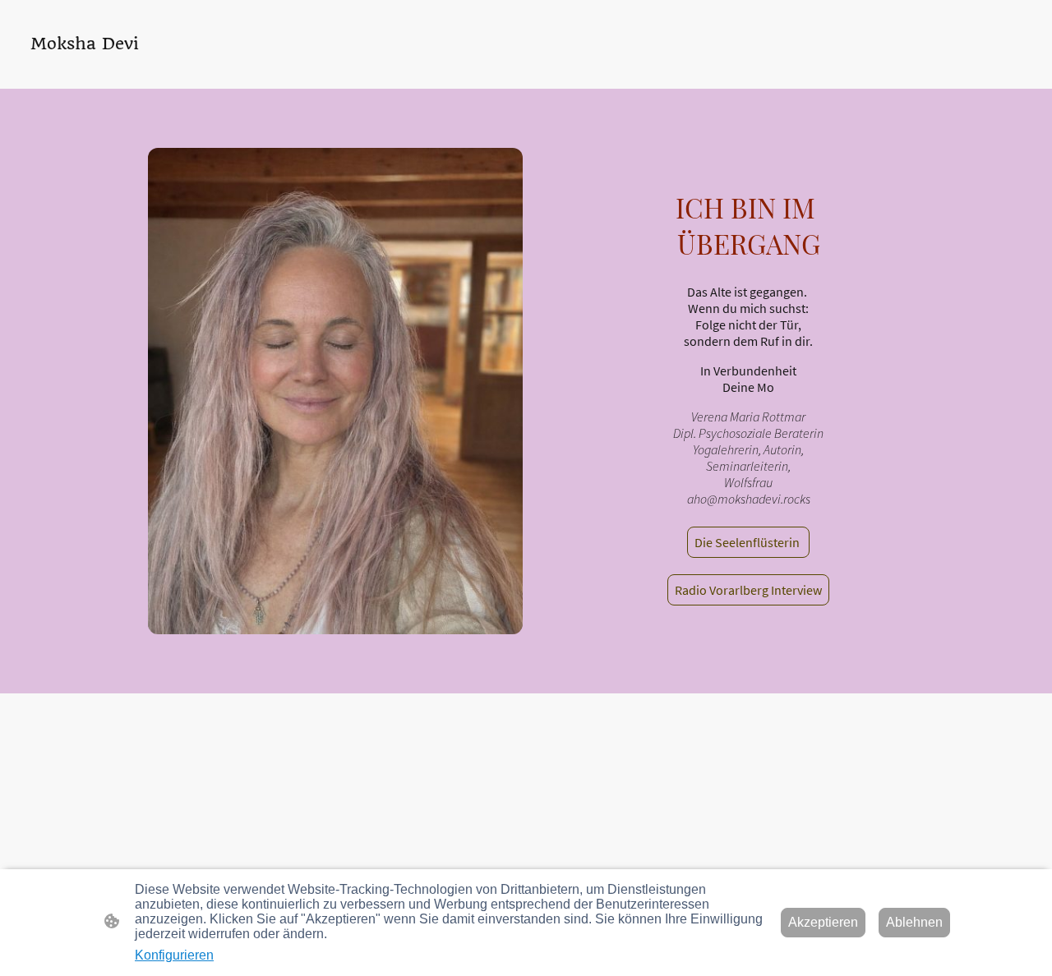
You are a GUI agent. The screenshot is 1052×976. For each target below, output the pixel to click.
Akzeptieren (823, 922)
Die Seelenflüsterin (748, 542)
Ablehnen (914, 922)
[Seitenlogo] (93, 69)
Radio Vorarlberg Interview (748, 590)
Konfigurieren (174, 955)
